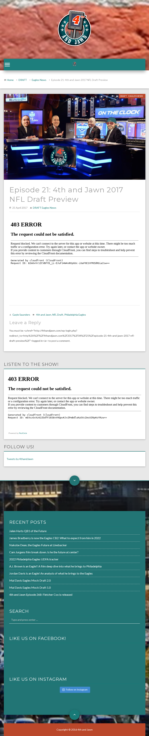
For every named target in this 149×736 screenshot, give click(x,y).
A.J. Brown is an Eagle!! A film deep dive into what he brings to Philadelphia (55, 566)
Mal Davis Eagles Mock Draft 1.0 (30, 587)
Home (10, 79)
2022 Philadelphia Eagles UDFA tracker (34, 559)
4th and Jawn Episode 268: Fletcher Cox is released (40, 594)
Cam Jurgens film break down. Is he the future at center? (43, 552)
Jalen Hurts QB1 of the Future (28, 531)
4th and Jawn (43, 314)
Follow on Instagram (77, 689)
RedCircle (23, 433)
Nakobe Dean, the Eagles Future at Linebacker (38, 545)
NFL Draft (57, 314)
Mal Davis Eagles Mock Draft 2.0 (30, 580)
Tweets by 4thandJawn (20, 458)
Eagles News (39, 79)
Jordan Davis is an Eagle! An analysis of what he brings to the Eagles (51, 573)
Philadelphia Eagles (75, 314)
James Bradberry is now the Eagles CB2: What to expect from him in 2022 (55, 538)
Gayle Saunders (21, 314)
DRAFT (23, 79)
